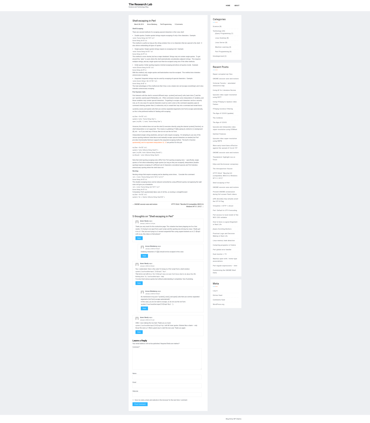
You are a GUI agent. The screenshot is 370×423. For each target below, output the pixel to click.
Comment (136, 347)
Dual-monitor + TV (220, 254)
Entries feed (217, 295)
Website (135, 391)
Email (134, 382)
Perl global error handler (222, 250)
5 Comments (179, 24)
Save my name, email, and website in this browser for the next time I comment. (161, 400)
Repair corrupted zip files (223, 74)
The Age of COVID (220, 122)
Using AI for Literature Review (224, 90)
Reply (139, 238)
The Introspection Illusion (223, 169)
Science (216, 26)
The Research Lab (140, 4)
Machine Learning (222, 47)
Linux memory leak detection (224, 240)
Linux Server (220, 42)
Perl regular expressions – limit (225, 266)
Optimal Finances (219, 134)
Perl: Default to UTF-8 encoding (225, 210)
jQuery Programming (223, 33)
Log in (215, 291)
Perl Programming (166, 24)
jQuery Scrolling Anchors (222, 229)
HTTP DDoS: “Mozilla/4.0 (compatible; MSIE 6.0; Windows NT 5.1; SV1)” (225, 175)
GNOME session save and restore (226, 79)
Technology (217, 31)
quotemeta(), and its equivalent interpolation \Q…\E (149, 142)
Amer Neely (144, 221)
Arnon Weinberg (152, 24)
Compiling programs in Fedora (224, 245)
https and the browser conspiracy (225, 164)
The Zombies (218, 118)
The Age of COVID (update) (223, 113)
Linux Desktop (220, 38)
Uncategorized (218, 56)
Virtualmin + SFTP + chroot (223, 206)
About (236, 5)
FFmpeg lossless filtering (223, 109)
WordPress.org (218, 304)
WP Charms (237, 419)
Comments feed (219, 300)
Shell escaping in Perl (221, 183)
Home (228, 5)
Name (134, 373)
